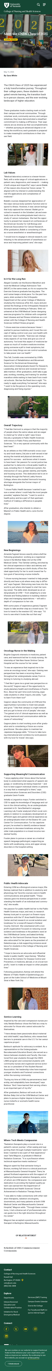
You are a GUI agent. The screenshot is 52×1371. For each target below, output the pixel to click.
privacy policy (33, 1358)
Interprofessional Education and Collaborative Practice (13, 1305)
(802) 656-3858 (10, 1286)
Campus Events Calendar (38, 1302)
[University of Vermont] (12, 7)
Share (6, 44)
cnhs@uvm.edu (10, 1283)
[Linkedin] (6, 1336)
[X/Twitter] (16, 1329)
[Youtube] (25, 1329)
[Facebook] (6, 1329)
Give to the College (35, 1306)
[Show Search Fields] (38, 4)
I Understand (13, 1364)
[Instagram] (35, 1329)
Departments (9, 1298)
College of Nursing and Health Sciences (22, 11)
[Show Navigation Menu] (44, 4)
